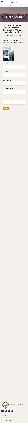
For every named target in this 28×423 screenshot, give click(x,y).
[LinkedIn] (9, 411)
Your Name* (6, 63)
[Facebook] (2, 411)
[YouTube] (12, 411)
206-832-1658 (8, 418)
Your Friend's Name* (8, 80)
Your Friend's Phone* (9, 99)
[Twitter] (6, 411)
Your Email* (6, 72)
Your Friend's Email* (8, 88)
